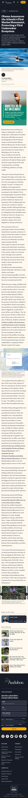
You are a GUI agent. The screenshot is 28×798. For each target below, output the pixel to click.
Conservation (13, 11)
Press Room (18, 752)
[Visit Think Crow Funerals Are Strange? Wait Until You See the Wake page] (14, 634)
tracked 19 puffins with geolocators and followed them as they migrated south (13, 324)
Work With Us (18, 747)
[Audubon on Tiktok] (20, 736)
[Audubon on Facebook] (7, 736)
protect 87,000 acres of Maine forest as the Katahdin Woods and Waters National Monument (13, 448)
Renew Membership (6, 781)
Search (18, 2)
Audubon (8, 2)
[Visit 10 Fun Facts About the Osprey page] (14, 642)
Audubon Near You (6, 771)
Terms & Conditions (10, 725)
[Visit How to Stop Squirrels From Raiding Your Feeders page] (14, 668)
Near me (14, 2)
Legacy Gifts (4, 779)
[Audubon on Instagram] (3, 736)
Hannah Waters (7, 78)
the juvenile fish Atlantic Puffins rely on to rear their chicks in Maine (13, 500)
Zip (3, 707)
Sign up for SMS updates (19, 757)
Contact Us (18, 754)
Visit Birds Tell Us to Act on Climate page (14, 108)
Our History (4, 749)
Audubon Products (6, 773)
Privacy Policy (14, 796)
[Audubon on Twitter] (11, 736)
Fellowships (18, 749)
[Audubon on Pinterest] (25, 736)
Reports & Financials (6, 760)
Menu (3, 2)
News (4, 11)
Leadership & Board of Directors (6, 752)
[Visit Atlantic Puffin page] (14, 619)
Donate (23, 2)
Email (3, 701)
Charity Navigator (14, 788)
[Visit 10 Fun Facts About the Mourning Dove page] (14, 651)
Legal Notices (7, 796)
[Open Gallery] (26, 50)
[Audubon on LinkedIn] (16, 736)
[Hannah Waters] (3, 75)
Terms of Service (9, 719)
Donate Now (4, 776)
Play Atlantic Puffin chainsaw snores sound (25, 621)
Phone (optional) (6, 713)
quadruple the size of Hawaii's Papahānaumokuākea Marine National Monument (12, 455)
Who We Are (4, 747)
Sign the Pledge (8, 122)
